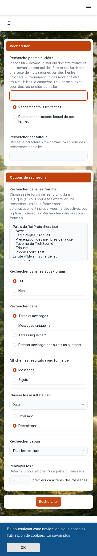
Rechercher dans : (25, 306)
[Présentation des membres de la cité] (46, 239)
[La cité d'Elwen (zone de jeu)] (46, 256)
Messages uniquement (35, 325)
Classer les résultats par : (31, 395)
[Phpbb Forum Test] (46, 252)
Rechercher (48, 502)
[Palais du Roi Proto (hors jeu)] (46, 227)
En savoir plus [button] (58, 535)
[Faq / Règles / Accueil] (46, 235)
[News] (46, 231)
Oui (21, 281)
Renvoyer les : (21, 466)
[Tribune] (46, 248)
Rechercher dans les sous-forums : (39, 271)
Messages (26, 370)
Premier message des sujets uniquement (49, 345)
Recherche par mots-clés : (31, 58)
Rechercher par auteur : (29, 137)
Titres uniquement (32, 335)
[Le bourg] (46, 260)
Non (21, 291)
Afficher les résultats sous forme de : (40, 360)
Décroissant (27, 426)
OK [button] (23, 547)
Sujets (23, 380)
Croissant (25, 416)
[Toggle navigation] (88, 7)
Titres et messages (33, 316)
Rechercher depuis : (26, 441)
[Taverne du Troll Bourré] (46, 244)
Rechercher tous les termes (39, 107)
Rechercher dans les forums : (34, 189)
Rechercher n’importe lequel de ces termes (46, 119)
